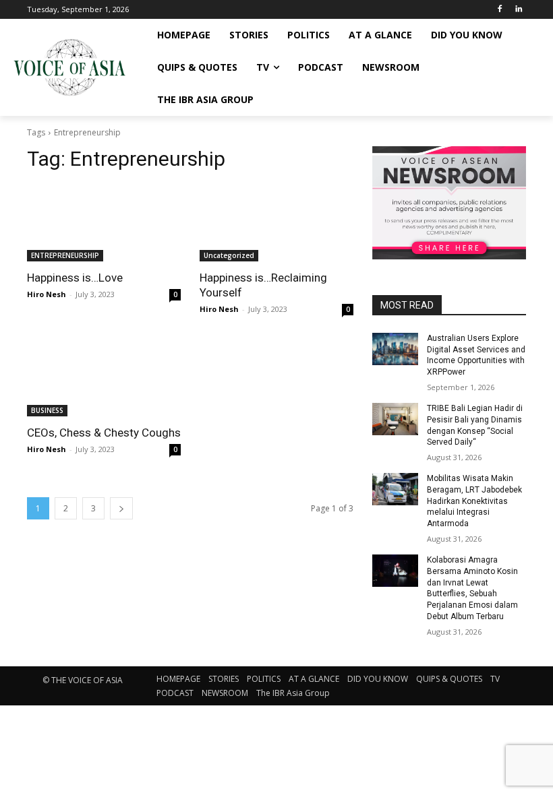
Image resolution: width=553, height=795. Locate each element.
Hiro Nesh (46, 294)
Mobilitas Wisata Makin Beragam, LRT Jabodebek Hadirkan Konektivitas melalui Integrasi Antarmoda (474, 501)
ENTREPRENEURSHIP (65, 255)
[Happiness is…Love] (104, 223)
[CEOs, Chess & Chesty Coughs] (104, 378)
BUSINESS (47, 410)
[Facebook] (499, 10)
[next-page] (121, 508)
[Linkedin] (518, 10)
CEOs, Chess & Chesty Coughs (104, 432)
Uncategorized (229, 255)
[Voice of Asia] (69, 67)
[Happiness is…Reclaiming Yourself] (276, 223)
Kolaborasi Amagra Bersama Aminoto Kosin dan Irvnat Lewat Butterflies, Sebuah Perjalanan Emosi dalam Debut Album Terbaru (472, 588)
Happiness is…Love (75, 277)
